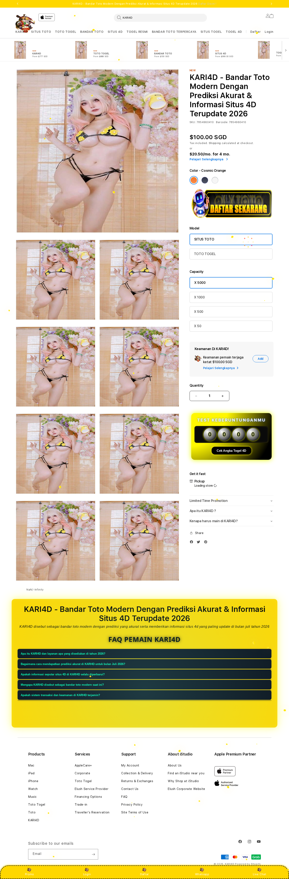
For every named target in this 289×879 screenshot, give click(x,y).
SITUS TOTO (41, 31)
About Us (175, 765)
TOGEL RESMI (137, 31)
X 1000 (199, 297)
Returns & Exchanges (137, 781)
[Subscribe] (93, 854)
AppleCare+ (83, 765)
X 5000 (200, 283)
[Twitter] (199, 543)
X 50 (197, 326)
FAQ (124, 796)
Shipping (215, 143)
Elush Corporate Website (186, 789)
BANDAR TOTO (92, 31)
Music (32, 796)
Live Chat (259, 874)
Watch (33, 789)
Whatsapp (202, 874)
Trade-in (81, 804)
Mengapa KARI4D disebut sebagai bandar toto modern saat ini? (62, 685)
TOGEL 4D (234, 31)
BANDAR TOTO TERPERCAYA (174, 31)
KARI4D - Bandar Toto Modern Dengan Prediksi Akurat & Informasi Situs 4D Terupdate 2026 (144, 3)
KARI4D (21, 31)
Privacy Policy (132, 804)
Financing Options (88, 796)
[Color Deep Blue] (204, 180)
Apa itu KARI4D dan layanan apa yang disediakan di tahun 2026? (63, 653)
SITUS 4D (115, 31)
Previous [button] (17, 4)
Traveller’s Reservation (92, 812)
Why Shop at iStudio (183, 781)
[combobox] (160, 17)
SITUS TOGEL (211, 31)
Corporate (82, 773)
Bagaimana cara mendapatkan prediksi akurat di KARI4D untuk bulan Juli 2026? (73, 664)
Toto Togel (36, 804)
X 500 (198, 312)
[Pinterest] (207, 543)
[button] (21, 32)
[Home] (25, 23)
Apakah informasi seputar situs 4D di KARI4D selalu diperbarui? (63, 674)
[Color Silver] (215, 180)
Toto (32, 812)
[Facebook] (192, 543)
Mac (31, 765)
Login (87, 874)
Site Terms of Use (134, 812)
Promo (29, 874)
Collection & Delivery (137, 773)
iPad (31, 773)
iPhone (33, 781)
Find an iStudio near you (186, 773)
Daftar (144, 874)
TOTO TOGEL (65, 31)
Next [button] (271, 4)
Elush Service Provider (91, 789)
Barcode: (222, 122)
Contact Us (130, 789)
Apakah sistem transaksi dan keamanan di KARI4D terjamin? (60, 695)
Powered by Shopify (248, 864)
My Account (130, 765)
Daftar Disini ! (207, 3)
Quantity (197, 385)
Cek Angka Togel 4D (231, 450)
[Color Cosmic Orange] (194, 180)
